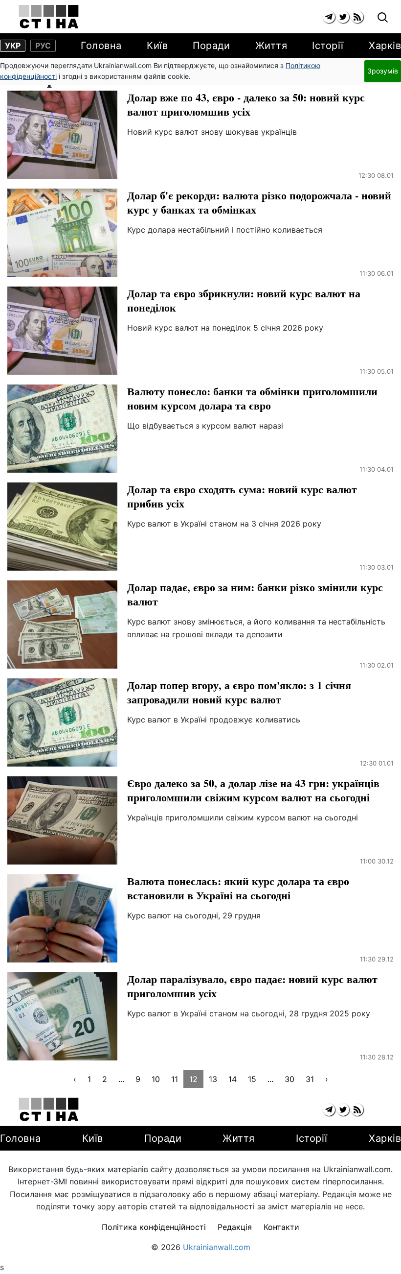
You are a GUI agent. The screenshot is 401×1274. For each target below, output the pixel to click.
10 (156, 1079)
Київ (157, 45)
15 (252, 1079)
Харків (385, 45)
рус (43, 45)
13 (213, 1079)
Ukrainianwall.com (216, 1247)
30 (289, 1079)
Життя (271, 45)
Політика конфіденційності (154, 1227)
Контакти (281, 1227)
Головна (101, 45)
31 (310, 1079)
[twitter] (343, 17)
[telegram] (329, 17)
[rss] (357, 17)
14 (232, 1079)
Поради (211, 45)
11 (174, 1079)
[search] (383, 18)
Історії (328, 45)
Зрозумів (382, 71)
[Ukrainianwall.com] (48, 16)
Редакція (235, 1227)
